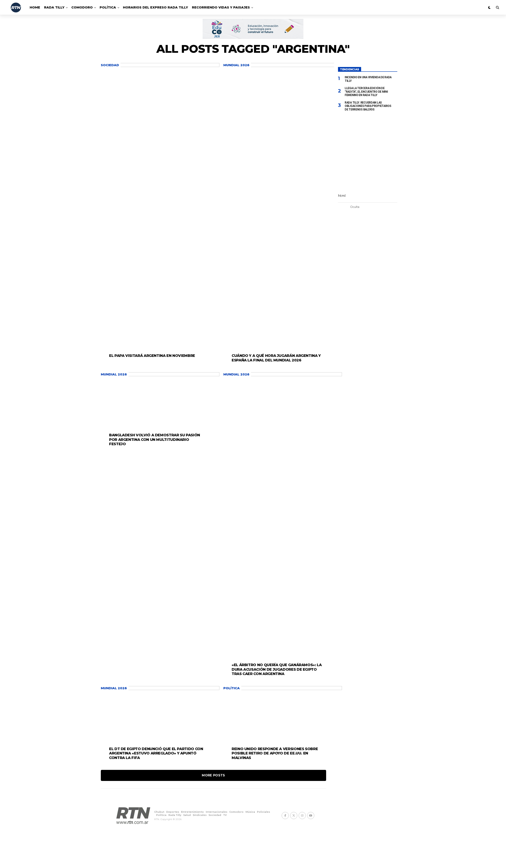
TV (225, 815)
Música (250, 811)
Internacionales (216, 811)
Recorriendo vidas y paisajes (221, 7)
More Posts (213, 775)
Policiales (263, 811)
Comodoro (82, 7)
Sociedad (215, 815)
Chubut (159, 811)
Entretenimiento (192, 811)
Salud (187, 815)
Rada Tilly (54, 7)
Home (35, 7)
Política (108, 7)
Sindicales (200, 815)
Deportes (172, 811)
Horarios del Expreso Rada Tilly (155, 7)
